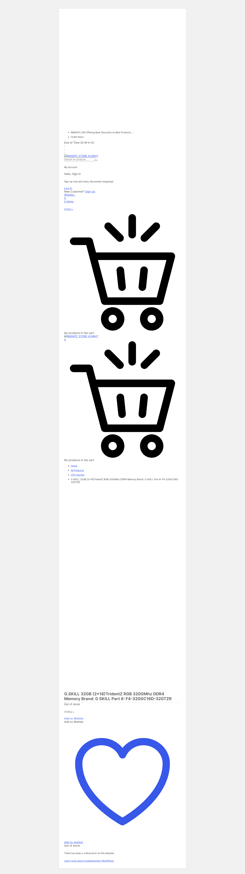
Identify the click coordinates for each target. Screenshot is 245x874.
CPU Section (77, 474)
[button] (73, 718)
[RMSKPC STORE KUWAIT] (81, 156)
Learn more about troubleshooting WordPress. (89, 860)
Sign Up (90, 191)
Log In (68, 188)
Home (74, 465)
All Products (77, 470)
